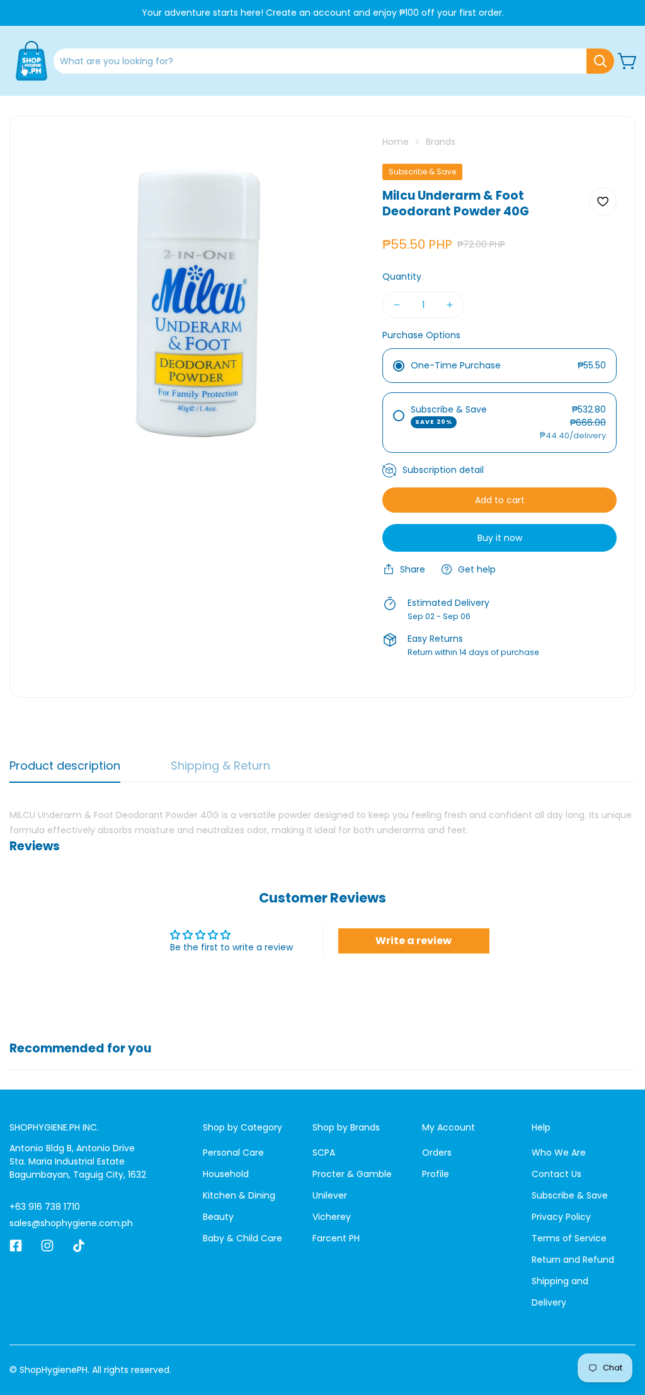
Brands (440, 141)
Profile (435, 1174)
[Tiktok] (78, 1245)
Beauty (218, 1216)
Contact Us (556, 1174)
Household (226, 1174)
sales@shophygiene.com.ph (71, 1223)
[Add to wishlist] (603, 201)
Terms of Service (569, 1238)
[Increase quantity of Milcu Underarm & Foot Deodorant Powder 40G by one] (450, 304)
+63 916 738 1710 (44, 1206)
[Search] (600, 61)
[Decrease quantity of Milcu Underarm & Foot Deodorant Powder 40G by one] (397, 304)
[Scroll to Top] (620, 1326)
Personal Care (233, 1152)
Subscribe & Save (570, 1195)
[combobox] (334, 61)
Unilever (329, 1195)
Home (395, 141)
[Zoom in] (337, 162)
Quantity (401, 276)
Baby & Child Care (242, 1238)
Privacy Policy (561, 1216)
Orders (437, 1152)
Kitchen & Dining (239, 1195)
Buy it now (499, 538)
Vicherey (331, 1216)
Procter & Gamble (352, 1174)
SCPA (323, 1152)
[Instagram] (47, 1245)
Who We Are (559, 1152)
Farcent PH (336, 1238)
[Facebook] (15, 1245)
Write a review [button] (413, 940)
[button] (628, 61)
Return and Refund (573, 1259)
